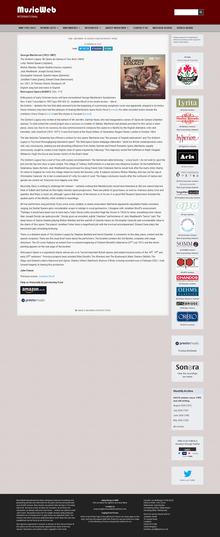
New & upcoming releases (187, 130)
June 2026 (178, 415)
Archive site (48, 520)
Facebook (98, 48)
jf (84, 310)
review (113, 109)
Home (70, 38)
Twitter (85, 48)
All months (178, 426)
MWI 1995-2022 (27, 28)
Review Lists (48, 28)
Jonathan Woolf (46, 276)
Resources (91, 28)
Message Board (162, 28)
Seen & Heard (185, 28)
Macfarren (90, 310)
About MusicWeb (116, 28)
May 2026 (178, 420)
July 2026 (178, 410)
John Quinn (161, 503)
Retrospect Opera (102, 310)
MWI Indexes (70, 28)
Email (109, 48)
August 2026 (179, 405)
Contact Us (140, 28)
